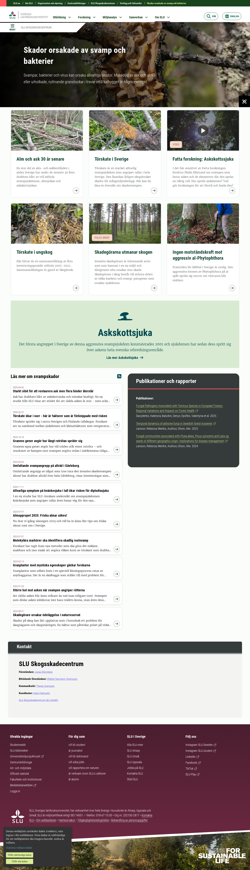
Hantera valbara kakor (19, 847)
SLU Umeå (133, 756)
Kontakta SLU (135, 773)
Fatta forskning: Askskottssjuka (203, 159)
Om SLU (29, 3)
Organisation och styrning (50, 3)
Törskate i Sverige (111, 159)
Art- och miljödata (20, 768)
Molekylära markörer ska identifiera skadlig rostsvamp (50, 540)
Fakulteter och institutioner (26, 779)
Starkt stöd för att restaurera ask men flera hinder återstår (53, 391)
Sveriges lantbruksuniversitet (34, 16)
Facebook (191, 762)
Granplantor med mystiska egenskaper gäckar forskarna (51, 565)
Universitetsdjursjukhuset (25, 756)
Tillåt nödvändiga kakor (19, 855)
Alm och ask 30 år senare (40, 159)
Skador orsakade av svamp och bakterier (166, 3)
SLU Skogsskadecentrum (103, 3)
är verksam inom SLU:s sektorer (87, 773)
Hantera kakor (67, 820)
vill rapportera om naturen (84, 768)
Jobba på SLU (135, 768)
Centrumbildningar (77, 3)
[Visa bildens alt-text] (244, 101)
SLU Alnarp (133, 750)
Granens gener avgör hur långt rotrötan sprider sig (47, 441)
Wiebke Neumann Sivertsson (62, 678)
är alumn (74, 779)
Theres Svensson (45, 686)
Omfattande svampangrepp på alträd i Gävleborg (46, 466)
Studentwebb (18, 745)
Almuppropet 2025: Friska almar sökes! (40, 515)
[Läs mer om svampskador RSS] (119, 377)
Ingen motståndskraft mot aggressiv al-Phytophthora (198, 255)
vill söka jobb (76, 762)
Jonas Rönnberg (44, 672)
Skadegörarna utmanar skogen (123, 252)
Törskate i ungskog (34, 252)
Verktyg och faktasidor (131, 3)
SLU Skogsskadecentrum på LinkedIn (38, 700)
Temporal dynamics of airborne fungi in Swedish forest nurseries (174, 423)
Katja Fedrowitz (41, 693)
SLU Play (191, 774)
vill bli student (77, 745)
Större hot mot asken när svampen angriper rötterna (49, 590)
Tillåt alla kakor (20, 861)
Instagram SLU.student (199, 750)
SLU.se (16, 3)
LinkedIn (191, 756)
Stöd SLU (132, 779)
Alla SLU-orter (135, 745)
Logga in (15, 791)
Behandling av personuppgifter (129, 820)
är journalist (75, 750)
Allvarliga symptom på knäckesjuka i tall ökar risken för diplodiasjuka (61, 491)
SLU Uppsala (134, 762)
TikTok (189, 768)
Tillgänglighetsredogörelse (93, 820)
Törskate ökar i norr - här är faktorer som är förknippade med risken (60, 416)
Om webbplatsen (46, 820)
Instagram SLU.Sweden (199, 745)
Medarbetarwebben (21, 785)
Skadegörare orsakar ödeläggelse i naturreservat (46, 615)
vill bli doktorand (78, 756)
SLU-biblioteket (19, 750)
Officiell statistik (19, 773)
